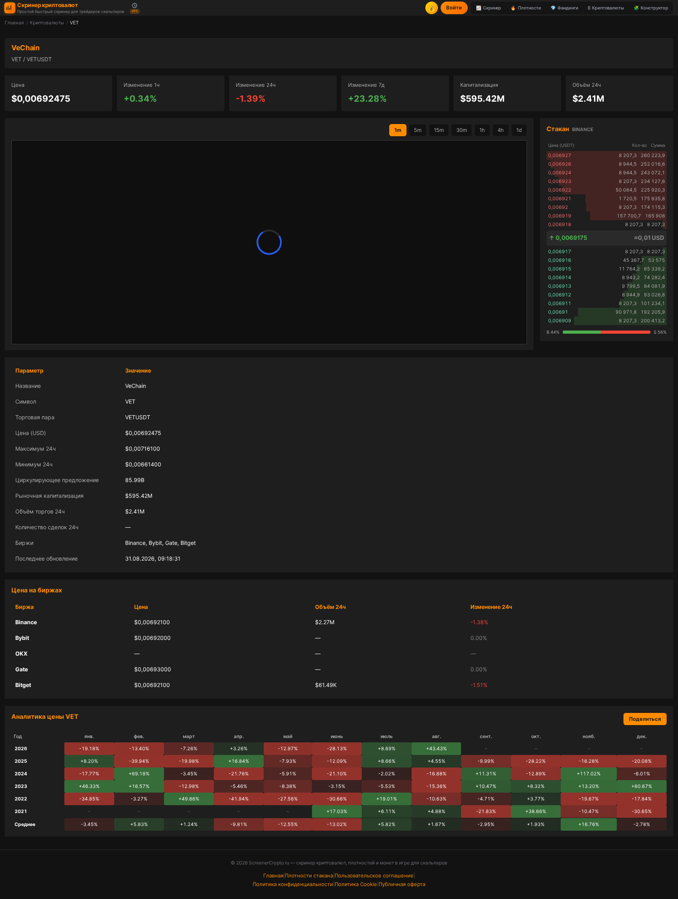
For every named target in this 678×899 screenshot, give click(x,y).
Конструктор (651, 8)
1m (397, 130)
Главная (14, 23)
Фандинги (564, 8)
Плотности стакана (309, 875)
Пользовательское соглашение (374, 875)
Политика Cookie (356, 884)
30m (461, 130)
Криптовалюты (606, 8)
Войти (454, 7)
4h (501, 130)
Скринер (488, 8)
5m (417, 130)
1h (482, 130)
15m (439, 130)
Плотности (525, 8)
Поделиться (645, 719)
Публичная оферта (402, 884)
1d (519, 130)
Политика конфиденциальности (293, 884)
